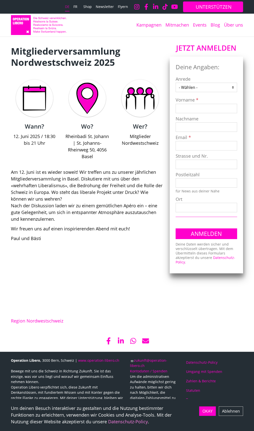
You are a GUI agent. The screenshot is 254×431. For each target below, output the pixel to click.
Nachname (187, 119)
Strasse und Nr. (192, 156)
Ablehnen (231, 411)
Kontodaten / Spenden (148, 371)
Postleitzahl (188, 175)
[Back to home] (38, 25)
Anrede (183, 79)
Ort (179, 199)
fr (75, 6)
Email (181, 137)
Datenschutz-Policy (128, 422)
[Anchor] (7, 51)
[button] (108, 341)
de (67, 6)
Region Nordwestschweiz (37, 321)
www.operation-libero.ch (98, 360)
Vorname (185, 100)
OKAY (207, 411)
